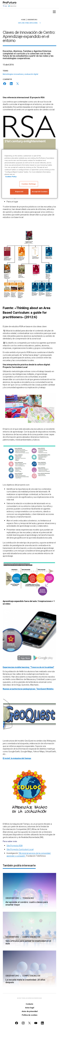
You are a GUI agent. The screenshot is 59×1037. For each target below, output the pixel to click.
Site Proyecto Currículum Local (20, 849)
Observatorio (12, 898)
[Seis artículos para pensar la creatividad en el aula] (29, 930)
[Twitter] (17, 83)
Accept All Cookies (39, 191)
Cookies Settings (29, 184)
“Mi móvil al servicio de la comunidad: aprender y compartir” (29, 854)
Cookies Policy (10, 176)
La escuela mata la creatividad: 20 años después (25, 981)
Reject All (19, 191)
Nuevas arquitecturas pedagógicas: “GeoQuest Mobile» (28, 689)
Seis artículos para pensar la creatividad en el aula (28, 942)
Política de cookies (29, 1015)
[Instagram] (23, 1023)
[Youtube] (36, 1023)
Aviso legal (29, 1008)
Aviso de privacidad (29, 1011)
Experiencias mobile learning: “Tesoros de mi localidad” (28, 667)
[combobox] (29, 23)
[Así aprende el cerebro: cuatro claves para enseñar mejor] (29, 891)
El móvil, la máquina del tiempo (17, 758)
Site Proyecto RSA (15, 845)
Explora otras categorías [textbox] (27, 23)
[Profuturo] (9, 4)
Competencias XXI (31, 937)
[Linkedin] (11, 83)
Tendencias (28, 898)
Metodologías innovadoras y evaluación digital (20, 74)
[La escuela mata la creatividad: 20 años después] (29, 968)
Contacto (29, 1004)
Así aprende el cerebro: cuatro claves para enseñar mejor (26, 903)
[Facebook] (5, 83)
